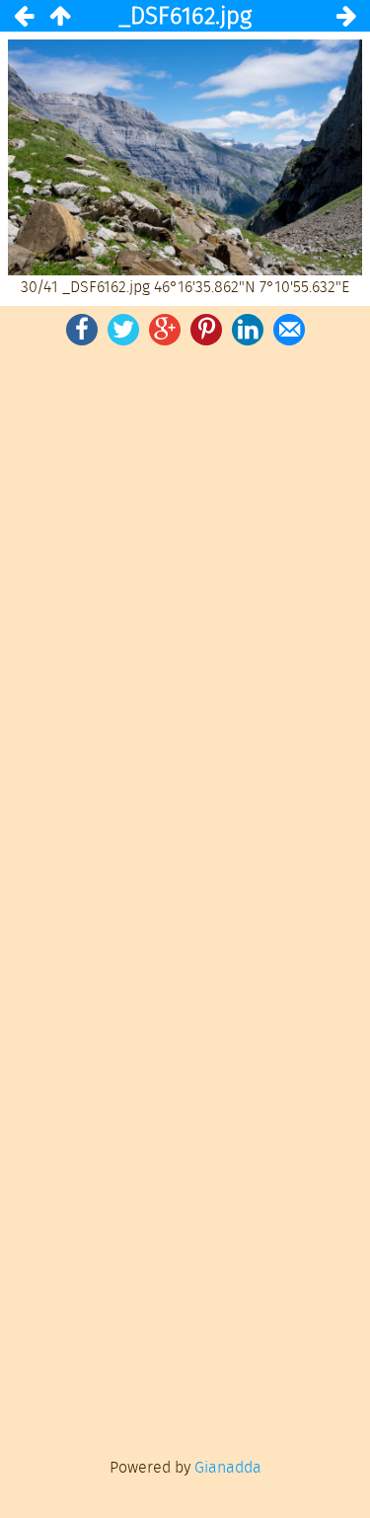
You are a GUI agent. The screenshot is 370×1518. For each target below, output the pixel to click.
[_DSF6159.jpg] (23, 16)
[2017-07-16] (59, 16)
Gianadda (227, 1467)
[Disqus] (185, 623)
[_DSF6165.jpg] (346, 16)
